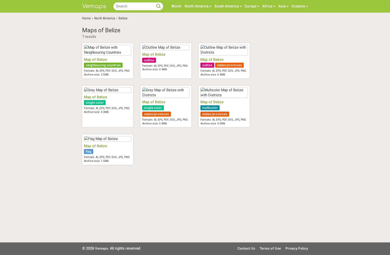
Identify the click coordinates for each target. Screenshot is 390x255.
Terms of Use (270, 248)
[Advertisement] (195, 203)
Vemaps (94, 6)
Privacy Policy (297, 248)
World (176, 6)
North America (104, 18)
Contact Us (246, 248)
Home (86, 18)
